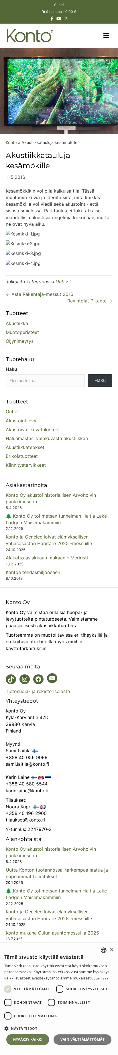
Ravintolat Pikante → (89, 301)
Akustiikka (17, 323)
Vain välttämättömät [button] (82, 1039)
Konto (11, 142)
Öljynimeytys (20, 341)
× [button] (111, 950)
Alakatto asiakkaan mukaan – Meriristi (47, 558)
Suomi (59, 5)
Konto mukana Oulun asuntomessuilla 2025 (52, 933)
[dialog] (59, 999)
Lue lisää (101, 978)
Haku (11, 369)
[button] (59, 1028)
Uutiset (63, 281)
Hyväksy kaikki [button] (28, 1039)
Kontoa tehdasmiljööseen (33, 572)
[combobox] (104, 950)
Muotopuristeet (22, 332)
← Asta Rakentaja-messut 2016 (39, 294)
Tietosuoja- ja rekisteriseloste (38, 691)
